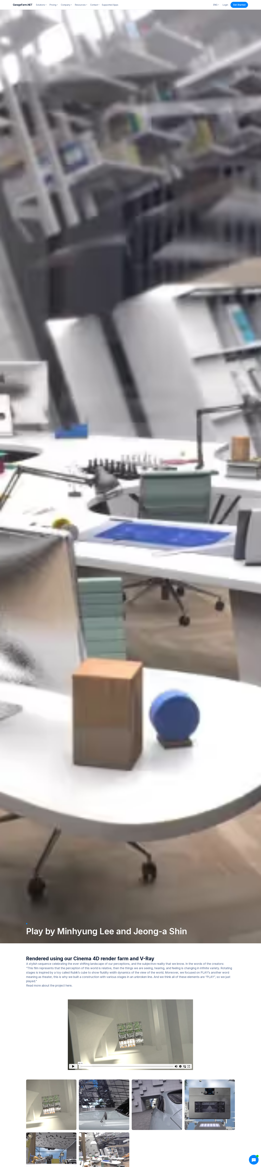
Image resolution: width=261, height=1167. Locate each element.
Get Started (239, 4)
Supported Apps (110, 4)
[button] (41, 5)
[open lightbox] (51, 1104)
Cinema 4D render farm (101, 958)
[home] (22, 5)
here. (69, 985)
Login (225, 4)
